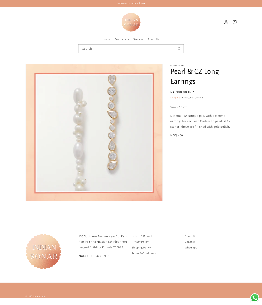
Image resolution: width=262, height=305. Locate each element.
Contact (190, 241)
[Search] (179, 48)
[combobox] (131, 48)
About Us (190, 236)
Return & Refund (142, 236)
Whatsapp (191, 247)
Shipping (175, 97)
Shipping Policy (141, 247)
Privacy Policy (140, 241)
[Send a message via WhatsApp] (255, 298)
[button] (121, 39)
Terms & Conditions (144, 253)
